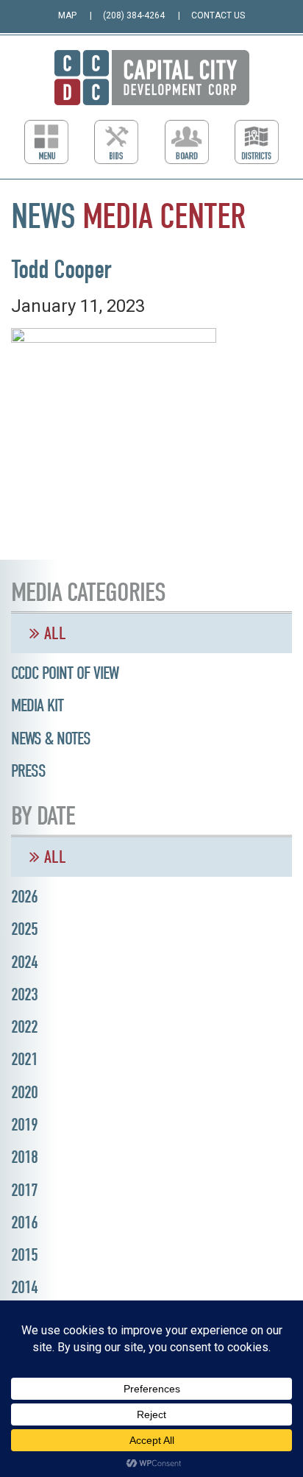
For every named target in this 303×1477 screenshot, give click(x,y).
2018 (24, 1157)
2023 (24, 994)
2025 (24, 929)
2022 (24, 1027)
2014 (24, 1287)
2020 (24, 1092)
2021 (24, 1059)
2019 (24, 1124)
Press (28, 771)
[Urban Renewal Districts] (257, 142)
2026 (24, 896)
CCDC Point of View (64, 673)
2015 (24, 1255)
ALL (53, 633)
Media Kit (37, 705)
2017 (24, 1190)
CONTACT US (218, 15)
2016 (24, 1222)
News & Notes (50, 738)
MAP (67, 15)
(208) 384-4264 (134, 15)
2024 (24, 962)
